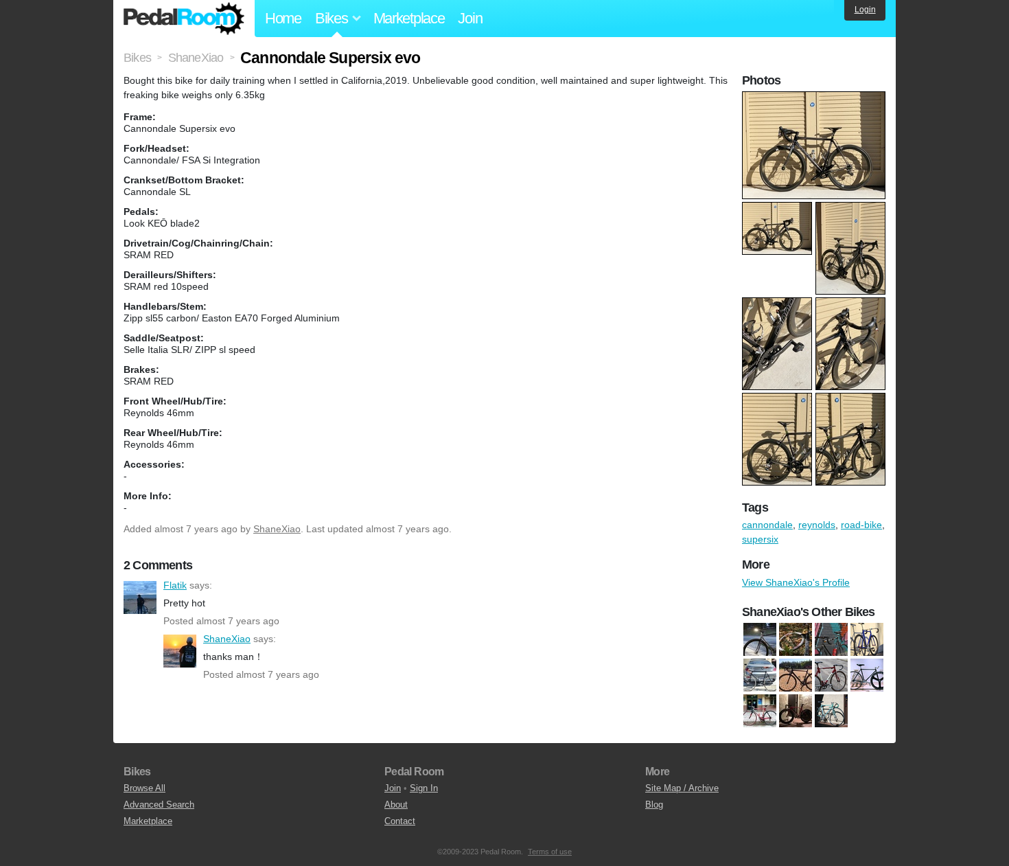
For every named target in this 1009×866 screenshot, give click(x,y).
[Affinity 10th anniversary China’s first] (760, 639)
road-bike (861, 524)
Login (865, 9)
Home (283, 18)
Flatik (140, 597)
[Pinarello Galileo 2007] (760, 710)
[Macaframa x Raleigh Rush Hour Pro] (831, 675)
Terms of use (550, 851)
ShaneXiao (277, 528)
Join (470, 18)
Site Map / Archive (682, 788)
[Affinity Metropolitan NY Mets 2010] (867, 639)
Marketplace (409, 18)
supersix (760, 539)
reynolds (816, 524)
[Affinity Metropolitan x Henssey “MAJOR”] (760, 675)
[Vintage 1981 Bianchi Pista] (831, 710)
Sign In (424, 788)
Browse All (144, 788)
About (396, 804)
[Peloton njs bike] (867, 675)
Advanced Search (159, 804)
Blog (654, 804)
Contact (399, 821)
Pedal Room (184, 18)
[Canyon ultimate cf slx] (795, 675)
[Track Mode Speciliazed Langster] (795, 710)
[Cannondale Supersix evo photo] (815, 98)
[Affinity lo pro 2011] (831, 639)
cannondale (767, 524)
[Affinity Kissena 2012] (795, 639)
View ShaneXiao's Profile (796, 582)
